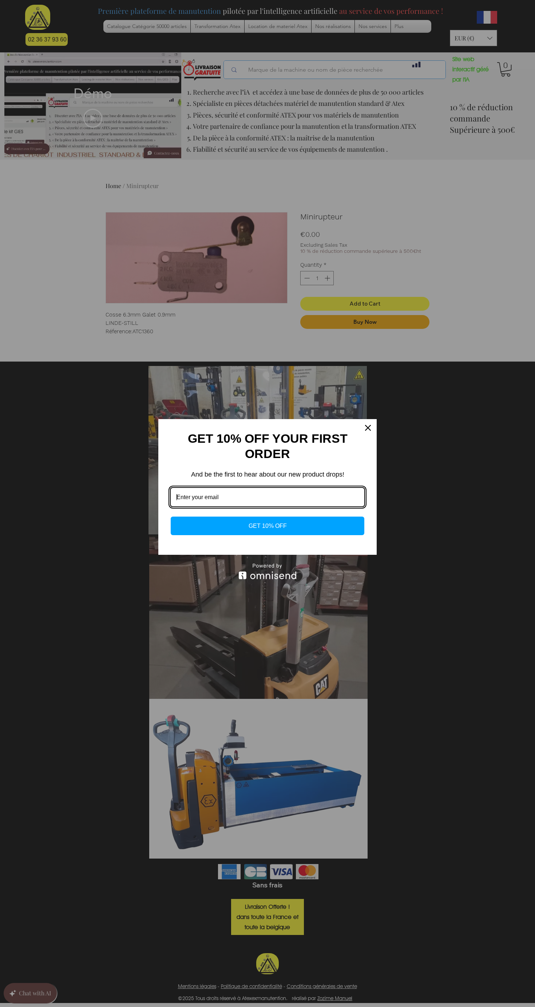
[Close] (368, 428)
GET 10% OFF (268, 526)
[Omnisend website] (267, 571)
